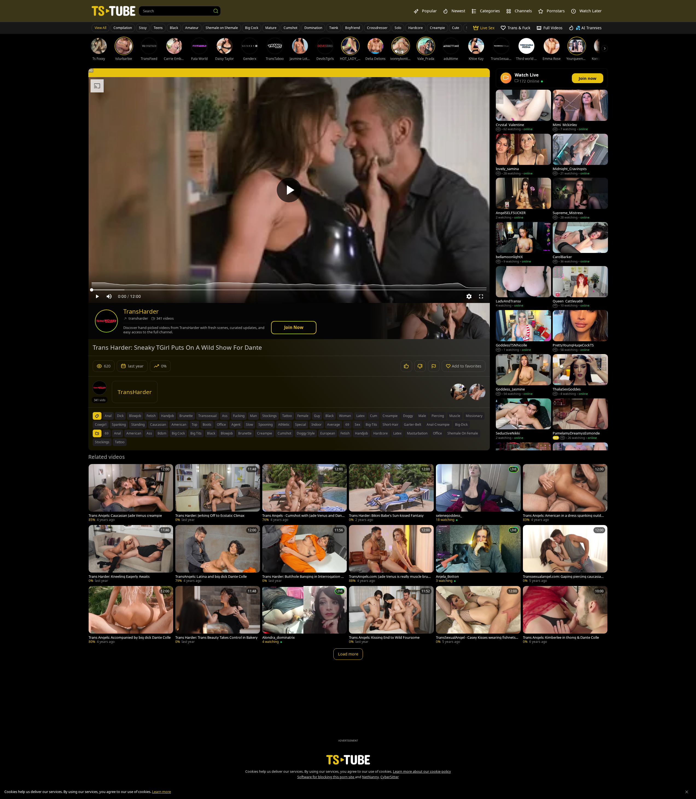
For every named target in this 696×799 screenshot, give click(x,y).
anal (108, 415)
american (178, 424)
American (133, 433)
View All (100, 27)
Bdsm (162, 433)
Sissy (143, 27)
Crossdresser (377, 27)
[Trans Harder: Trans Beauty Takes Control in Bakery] (217, 615)
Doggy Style (306, 433)
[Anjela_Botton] (478, 554)
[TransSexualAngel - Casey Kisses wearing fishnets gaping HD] (478, 615)
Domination (313, 27)
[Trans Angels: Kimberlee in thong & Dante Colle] (565, 615)
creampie (390, 415)
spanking (119, 424)
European (327, 433)
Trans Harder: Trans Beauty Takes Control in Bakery (216, 637)
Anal (117, 433)
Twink (333, 27)
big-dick (461, 424)
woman (345, 415)
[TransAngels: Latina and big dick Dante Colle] (217, 554)
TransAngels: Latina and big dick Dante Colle (211, 576)
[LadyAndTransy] (523, 287)
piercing (438, 415)
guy (317, 415)
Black (174, 27)
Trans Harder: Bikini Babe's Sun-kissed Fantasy (386, 515)
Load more (348, 654)
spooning (265, 424)
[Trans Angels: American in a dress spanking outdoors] (565, 493)
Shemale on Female (462, 433)
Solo (398, 27)
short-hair (390, 424)
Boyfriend (352, 27)
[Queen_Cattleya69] (580, 287)
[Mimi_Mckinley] (580, 111)
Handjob (361, 433)
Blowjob (227, 433)
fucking (238, 415)
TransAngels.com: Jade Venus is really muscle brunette (389, 576)
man (253, 415)
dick (120, 415)
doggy (408, 415)
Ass (149, 433)
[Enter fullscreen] (481, 296)
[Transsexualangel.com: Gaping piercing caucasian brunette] (565, 554)
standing (138, 424)
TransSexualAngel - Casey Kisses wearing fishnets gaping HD (476, 637)
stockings (269, 415)
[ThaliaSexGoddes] (580, 375)
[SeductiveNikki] (523, 419)
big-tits (371, 424)
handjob (167, 415)
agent (235, 424)
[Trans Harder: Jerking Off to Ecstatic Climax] (217, 493)
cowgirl (100, 424)
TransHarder (141, 311)
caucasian (158, 424)
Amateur (192, 27)
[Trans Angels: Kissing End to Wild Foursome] (391, 615)
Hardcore (415, 27)
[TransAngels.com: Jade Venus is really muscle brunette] (391, 554)
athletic (284, 424)
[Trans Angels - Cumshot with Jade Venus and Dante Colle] (304, 493)
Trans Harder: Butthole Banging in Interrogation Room (302, 576)
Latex (397, 433)
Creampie (437, 27)
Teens (158, 27)
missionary (474, 415)
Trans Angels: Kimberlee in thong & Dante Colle (561, 637)
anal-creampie (438, 424)
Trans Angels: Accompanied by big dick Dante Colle (130, 637)
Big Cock (251, 27)
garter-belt (412, 424)
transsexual (207, 415)
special (300, 424)
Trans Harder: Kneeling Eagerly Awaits (119, 576)
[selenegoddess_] (478, 493)
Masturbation (417, 433)
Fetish (345, 433)
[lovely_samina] (523, 155)
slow (249, 424)
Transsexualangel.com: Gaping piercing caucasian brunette (563, 576)
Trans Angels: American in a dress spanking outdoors (563, 515)
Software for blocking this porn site (326, 776)
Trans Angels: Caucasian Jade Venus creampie (125, 515)
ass (225, 415)
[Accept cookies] (687, 792)
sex (357, 424)
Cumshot (290, 27)
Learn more (161, 791)
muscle (454, 415)
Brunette (245, 433)
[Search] (215, 11)
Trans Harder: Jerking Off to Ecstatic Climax (209, 515)
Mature (270, 27)
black (329, 415)
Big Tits (196, 433)
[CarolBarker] (580, 243)
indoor (316, 424)
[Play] (289, 190)
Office (437, 433)
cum (373, 415)
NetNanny (370, 776)
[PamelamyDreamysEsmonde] (580, 419)
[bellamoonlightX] (523, 243)
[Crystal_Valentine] (523, 111)
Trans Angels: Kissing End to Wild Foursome (384, 637)
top (194, 424)
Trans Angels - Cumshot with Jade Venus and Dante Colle (302, 515)
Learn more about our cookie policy (422, 771)
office (221, 424)
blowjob (135, 415)
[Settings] (469, 296)
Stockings (102, 442)
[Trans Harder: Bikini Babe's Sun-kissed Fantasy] (391, 493)
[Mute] (109, 296)
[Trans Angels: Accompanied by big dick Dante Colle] (131, 615)
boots (207, 424)
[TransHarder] (106, 321)
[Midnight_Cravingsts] (580, 155)
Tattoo (119, 442)
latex (360, 415)
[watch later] (95, 470)
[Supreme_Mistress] (580, 199)
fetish (151, 415)
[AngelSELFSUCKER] (523, 199)
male (422, 415)
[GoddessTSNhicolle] (523, 331)
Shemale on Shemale (222, 27)
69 (347, 424)
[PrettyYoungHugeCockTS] (580, 331)
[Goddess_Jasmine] (523, 375)
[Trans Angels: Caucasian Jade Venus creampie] (131, 493)
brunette (186, 415)
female (302, 415)
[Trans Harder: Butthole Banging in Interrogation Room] (304, 554)
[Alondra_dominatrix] (304, 615)
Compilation (122, 27)
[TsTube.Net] (113, 11)
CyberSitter (389, 776)
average (333, 424)
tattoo (287, 415)
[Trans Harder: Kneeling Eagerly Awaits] (131, 554)
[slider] (289, 290)
